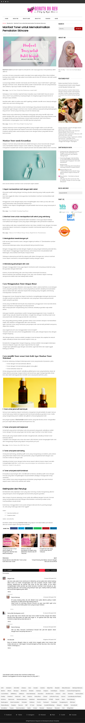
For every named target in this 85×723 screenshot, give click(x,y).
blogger (42, 570)
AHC (2, 688)
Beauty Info (10, 23)
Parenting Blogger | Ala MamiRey (69, 158)
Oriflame (32, 702)
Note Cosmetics (14, 702)
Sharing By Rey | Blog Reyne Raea (69, 151)
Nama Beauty (71, 699)
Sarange (39, 705)
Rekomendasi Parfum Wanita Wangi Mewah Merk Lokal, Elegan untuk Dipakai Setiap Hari (69, 85)
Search (78, 28)
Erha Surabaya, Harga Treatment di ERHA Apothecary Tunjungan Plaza (70, 137)
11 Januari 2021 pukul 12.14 (50, 578)
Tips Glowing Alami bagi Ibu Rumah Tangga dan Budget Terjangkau (68, 140)
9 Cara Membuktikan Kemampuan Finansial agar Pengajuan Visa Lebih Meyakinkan (70, 161)
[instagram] (7, 1)
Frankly (3, 696)
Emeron (58, 693)
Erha (64, 693)
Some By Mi (74, 705)
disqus (48, 570)
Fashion (48, 18)
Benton (3, 691)
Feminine (70, 693)
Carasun (62, 691)
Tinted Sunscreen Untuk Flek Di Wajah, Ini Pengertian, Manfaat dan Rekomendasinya (10, 551)
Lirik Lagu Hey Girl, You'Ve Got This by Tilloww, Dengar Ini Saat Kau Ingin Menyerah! (70, 180)
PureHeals (54, 702)
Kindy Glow (38, 696)
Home (6, 18)
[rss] (1, 1)
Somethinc (4, 708)
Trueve (11, 708)
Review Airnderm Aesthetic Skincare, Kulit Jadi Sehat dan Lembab (70, 134)
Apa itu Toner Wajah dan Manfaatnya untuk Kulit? (23, 90)
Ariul (29, 688)
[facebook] (3, 1)
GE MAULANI (10, 640)
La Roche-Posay (54, 696)
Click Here (69, 70)
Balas (9, 591)
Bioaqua (16, 691)
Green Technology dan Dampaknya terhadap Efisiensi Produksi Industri (70, 166)
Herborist (17, 696)
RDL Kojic (72, 702)
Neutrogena (4, 702)
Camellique (54, 691)
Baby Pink (49, 688)
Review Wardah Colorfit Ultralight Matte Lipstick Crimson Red (69, 128)
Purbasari (46, 702)
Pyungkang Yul (63, 702)
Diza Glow (40, 693)
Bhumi (9, 691)
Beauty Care (26, 18)
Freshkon (10, 696)
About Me (15, 18)
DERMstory (13, 693)
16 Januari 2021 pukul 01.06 (49, 613)
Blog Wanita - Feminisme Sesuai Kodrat (69, 176)
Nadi (63, 699)
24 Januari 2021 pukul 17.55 (49, 597)
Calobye (38, 691)
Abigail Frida (10, 578)
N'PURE (51, 699)
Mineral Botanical (41, 699)
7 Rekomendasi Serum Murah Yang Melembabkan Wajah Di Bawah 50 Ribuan (69, 172)
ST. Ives (32, 705)
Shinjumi (59, 705)
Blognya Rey (63, 164)
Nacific (57, 699)
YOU (63, 708)
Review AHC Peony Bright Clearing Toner (20, 124)
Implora (30, 696)
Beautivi (57, 688)
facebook (53, 570)
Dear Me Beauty (31, 693)
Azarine (42, 688)
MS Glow (3, 699)
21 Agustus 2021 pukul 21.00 (49, 639)
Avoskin (36, 688)
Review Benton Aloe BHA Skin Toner (19, 445)
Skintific (66, 705)
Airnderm (8, 688)
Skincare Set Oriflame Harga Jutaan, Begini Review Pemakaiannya (27, 232)
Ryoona (21, 705)
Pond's (39, 702)
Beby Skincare (66, 688)
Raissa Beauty (5, 705)
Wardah (42, 708)
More (56, 18)
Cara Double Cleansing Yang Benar (18, 211)
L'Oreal (45, 696)
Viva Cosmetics (20, 708)
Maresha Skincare (22, 699)
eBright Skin (70, 708)
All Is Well (16, 688)
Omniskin (24, 702)
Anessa (24, 688)
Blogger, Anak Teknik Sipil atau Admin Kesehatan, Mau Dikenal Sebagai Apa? (68, 154)
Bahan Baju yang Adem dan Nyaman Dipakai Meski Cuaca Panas (69, 131)
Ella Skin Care (49, 693)
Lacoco (63, 696)
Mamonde (11, 699)
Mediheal (31, 699)
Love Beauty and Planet (74, 696)
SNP (26, 705)
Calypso (45, 691)
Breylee (31, 691)
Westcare (49, 708)
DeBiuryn (21, 693)
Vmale (35, 708)
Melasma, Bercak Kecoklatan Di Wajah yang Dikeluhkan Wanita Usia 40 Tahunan (28, 551)
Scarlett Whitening (49, 705)
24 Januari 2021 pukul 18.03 (49, 627)
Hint (24, 696)
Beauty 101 (38, 18)
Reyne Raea (14, 597)
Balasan (10, 594)
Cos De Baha (4, 693)
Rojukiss (13, 705)
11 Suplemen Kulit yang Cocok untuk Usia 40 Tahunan (46, 550)
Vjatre (29, 708)
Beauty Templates (54, 721)
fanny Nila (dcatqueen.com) (15, 613)
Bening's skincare (77, 688)
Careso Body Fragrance (73, 691)
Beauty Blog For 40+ (66, 169)
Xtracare (57, 708)
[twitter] (5, 1)
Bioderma (23, 691)
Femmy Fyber (79, 693)
